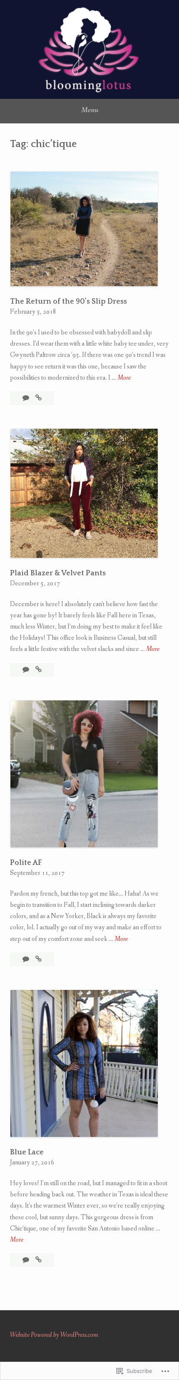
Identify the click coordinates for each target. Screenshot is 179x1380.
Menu (89, 110)
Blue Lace (27, 1152)
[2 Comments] (26, 398)
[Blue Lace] (38, 1260)
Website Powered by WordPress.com (54, 1335)
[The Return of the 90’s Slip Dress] (38, 398)
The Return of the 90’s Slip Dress (68, 301)
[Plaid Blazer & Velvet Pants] (38, 669)
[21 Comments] (26, 959)
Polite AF (26, 863)
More (124, 378)
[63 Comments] (26, 1260)
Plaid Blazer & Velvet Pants (58, 573)
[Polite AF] (38, 959)
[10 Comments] (26, 669)
